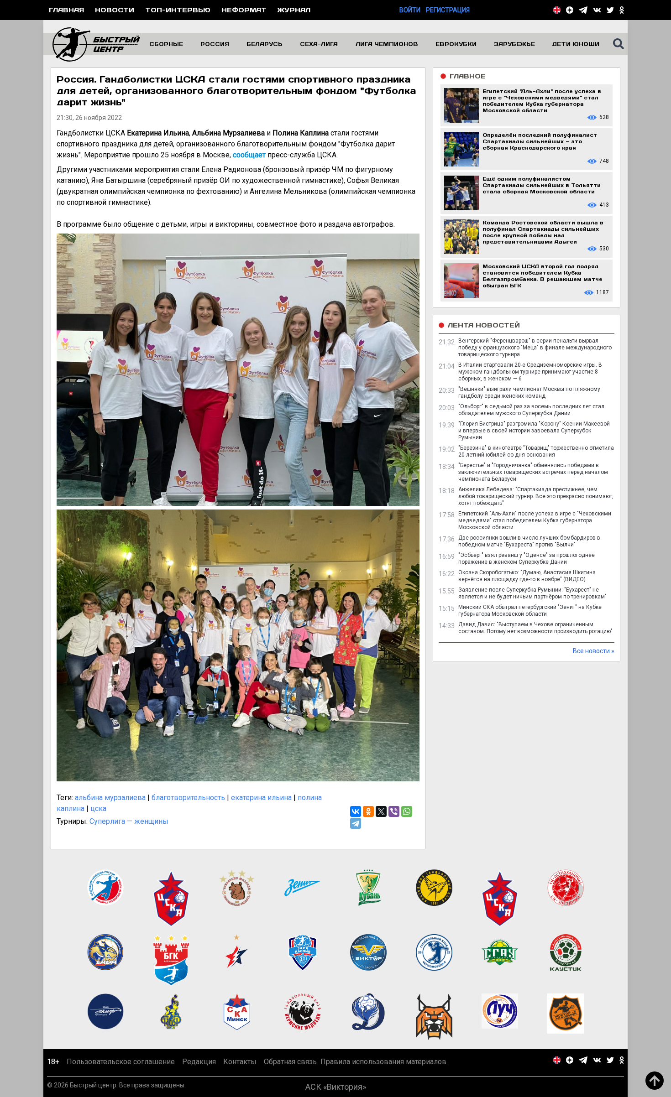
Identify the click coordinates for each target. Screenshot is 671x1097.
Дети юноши (575, 44)
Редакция (199, 1061)
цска (98, 808)
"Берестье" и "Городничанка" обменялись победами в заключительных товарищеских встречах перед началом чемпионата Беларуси (533, 472)
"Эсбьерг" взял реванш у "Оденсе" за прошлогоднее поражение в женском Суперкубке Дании (526, 558)
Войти (409, 10)
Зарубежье (514, 44)
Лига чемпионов (387, 44)
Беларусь (264, 44)
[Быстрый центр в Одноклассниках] (621, 10)
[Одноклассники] (368, 811)
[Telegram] (355, 823)
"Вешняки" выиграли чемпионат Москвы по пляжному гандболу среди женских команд (529, 392)
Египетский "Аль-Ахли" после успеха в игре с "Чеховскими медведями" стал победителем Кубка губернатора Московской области (534, 520)
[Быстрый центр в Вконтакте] (597, 10)
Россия (214, 44)
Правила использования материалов (383, 1061)
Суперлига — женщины (128, 821)
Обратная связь (290, 1061)
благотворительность (188, 797)
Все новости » (593, 651)
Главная (66, 10)
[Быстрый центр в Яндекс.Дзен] (569, 10)
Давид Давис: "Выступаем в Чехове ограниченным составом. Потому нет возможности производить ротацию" (535, 627)
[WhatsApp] (406, 811)
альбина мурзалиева (110, 797)
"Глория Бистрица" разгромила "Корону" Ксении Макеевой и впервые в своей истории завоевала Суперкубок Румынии (534, 431)
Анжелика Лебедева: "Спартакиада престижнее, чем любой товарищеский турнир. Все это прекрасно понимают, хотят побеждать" (535, 496)
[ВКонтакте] (355, 811)
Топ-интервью (177, 10)
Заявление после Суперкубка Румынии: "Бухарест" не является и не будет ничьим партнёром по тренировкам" (532, 593)
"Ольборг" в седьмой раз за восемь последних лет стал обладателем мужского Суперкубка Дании (531, 409)
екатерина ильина (261, 797)
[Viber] (393, 811)
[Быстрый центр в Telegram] (583, 10)
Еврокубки (456, 44)
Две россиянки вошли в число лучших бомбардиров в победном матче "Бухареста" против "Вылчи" (529, 541)
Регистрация (448, 10)
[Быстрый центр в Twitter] (610, 10)
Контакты (240, 1061)
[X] (381, 811)
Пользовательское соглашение (121, 1061)
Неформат (244, 10)
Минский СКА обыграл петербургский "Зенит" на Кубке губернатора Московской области (530, 610)
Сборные (166, 44)
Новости (114, 10)
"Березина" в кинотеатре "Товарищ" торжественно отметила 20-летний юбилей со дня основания (536, 451)
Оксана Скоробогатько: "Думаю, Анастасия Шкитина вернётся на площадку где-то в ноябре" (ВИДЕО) (527, 575)
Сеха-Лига (319, 44)
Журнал (294, 10)
